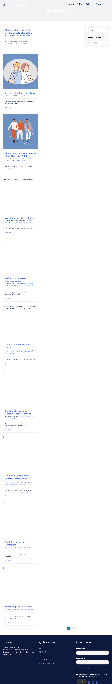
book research (16, 549)
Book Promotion (27, 350)
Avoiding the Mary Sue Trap (20, 93)
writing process (27, 222)
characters (18, 160)
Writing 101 (8, 160)
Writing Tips (8, 285)
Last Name (80, 658)
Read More (8, 47)
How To (20, 222)
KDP (6, 484)
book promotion (24, 351)
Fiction (25, 158)
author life (14, 222)
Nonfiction (30, 283)
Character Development (23, 418)
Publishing (12, 351)
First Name (80, 648)
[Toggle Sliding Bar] (106, 4)
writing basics (9, 287)
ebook (17, 611)
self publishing (29, 285)
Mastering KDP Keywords (18, 606)
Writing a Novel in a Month (19, 218)
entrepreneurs (20, 285)
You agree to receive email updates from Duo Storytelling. (93, 675)
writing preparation (30, 549)
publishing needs (10, 353)
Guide (29, 158)
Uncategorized (26, 35)
